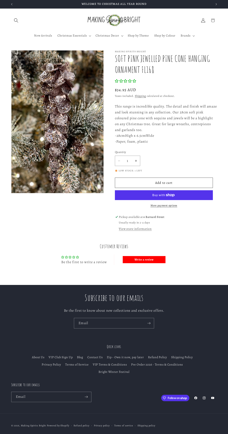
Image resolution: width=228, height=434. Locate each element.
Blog (80, 357)
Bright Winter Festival (114, 372)
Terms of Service (77, 364)
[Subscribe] (149, 323)
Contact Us (95, 357)
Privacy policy (102, 425)
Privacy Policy (51, 364)
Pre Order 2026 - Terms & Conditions (157, 364)
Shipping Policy (182, 357)
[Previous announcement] (12, 4)
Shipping (140, 96)
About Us (38, 357)
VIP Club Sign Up (61, 357)
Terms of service (123, 425)
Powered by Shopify (58, 425)
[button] (16, 20)
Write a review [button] (144, 260)
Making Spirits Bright (33, 425)
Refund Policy (157, 357)
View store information (135, 229)
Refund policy (81, 425)
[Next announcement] (216, 4)
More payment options (164, 205)
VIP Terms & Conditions (110, 364)
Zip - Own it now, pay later (125, 357)
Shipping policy (146, 425)
